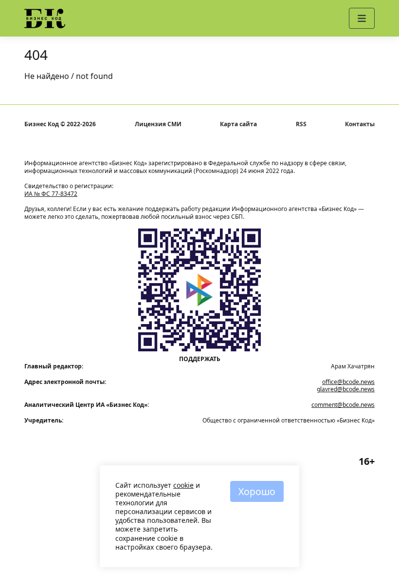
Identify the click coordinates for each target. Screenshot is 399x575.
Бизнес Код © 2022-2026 (60, 124)
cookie (183, 485)
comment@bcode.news (343, 405)
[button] (362, 18)
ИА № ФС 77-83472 (50, 194)
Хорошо (256, 491)
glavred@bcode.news (346, 389)
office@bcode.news (348, 382)
